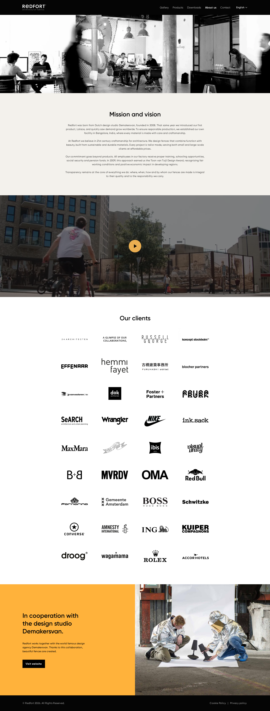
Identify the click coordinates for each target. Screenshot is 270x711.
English (240, 7)
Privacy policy (238, 703)
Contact (225, 7)
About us (211, 7)
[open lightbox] (135, 246)
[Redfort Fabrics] (34, 7)
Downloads (194, 7)
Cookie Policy (218, 703)
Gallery (164, 7)
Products (178, 7)
